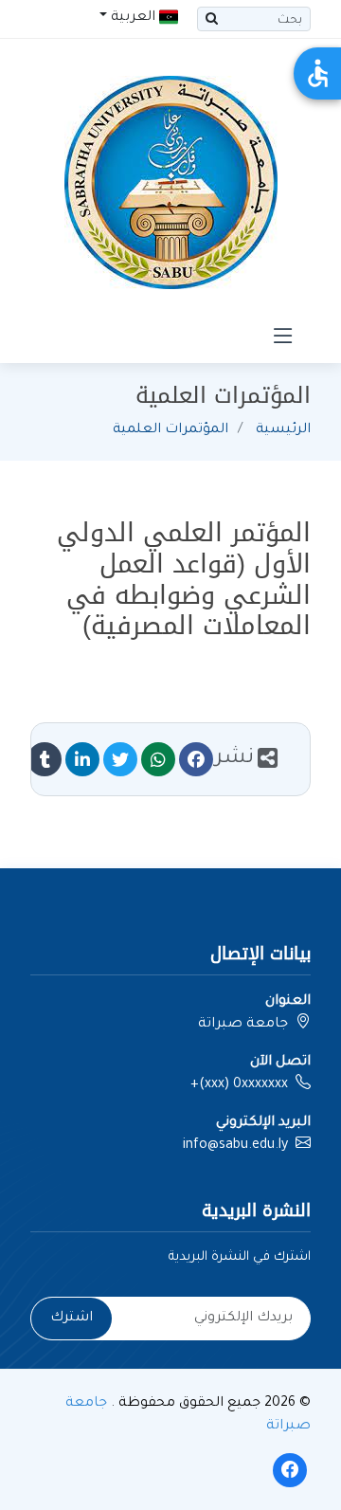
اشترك (71, 1318)
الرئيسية (283, 430)
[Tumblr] (44, 759)
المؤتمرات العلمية (170, 430)
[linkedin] (82, 759)
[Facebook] (196, 759)
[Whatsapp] (158, 759)
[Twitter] (120, 759)
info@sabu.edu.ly (235, 1146)
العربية (133, 18)
